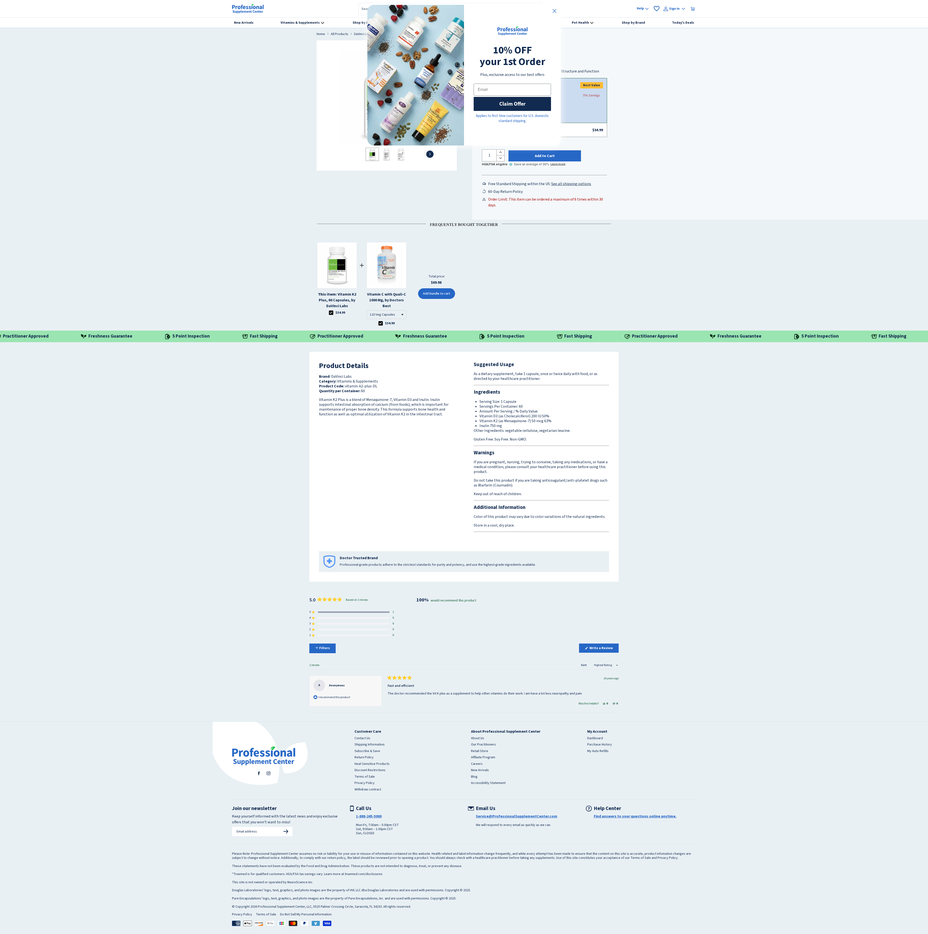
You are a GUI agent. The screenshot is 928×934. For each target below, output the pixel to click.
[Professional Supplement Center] (248, 9)
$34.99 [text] (340, 312)
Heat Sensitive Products (372, 764)
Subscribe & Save (367, 751)
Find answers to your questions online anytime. (635, 816)
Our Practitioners (483, 745)
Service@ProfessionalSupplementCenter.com (516, 816)
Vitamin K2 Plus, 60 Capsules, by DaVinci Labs (337, 300)
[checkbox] (331, 313)
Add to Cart (545, 156)
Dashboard (595, 738)
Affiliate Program (483, 757)
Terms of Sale (365, 777)
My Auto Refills (598, 751)
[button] (386, 314)
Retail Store (479, 751)
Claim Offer (512, 103)
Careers (477, 764)
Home (321, 34)
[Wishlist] (657, 9)
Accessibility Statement (488, 783)
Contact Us (362, 738)
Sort (584, 665)
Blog (474, 777)
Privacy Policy (365, 783)
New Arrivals (480, 770)
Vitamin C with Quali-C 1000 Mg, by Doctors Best (386, 300)
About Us (477, 738)
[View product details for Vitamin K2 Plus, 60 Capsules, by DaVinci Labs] (337, 265)
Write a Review (604, 649)
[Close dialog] (554, 11)
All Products (339, 34)
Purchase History (599, 745)
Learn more (558, 164)
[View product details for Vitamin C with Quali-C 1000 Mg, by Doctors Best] (386, 265)
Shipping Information (369, 745)
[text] (464, 224)
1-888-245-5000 (369, 816)
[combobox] (386, 314)
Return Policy (364, 757)
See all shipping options (571, 184)
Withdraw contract (368, 790)
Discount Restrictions (370, 770)
